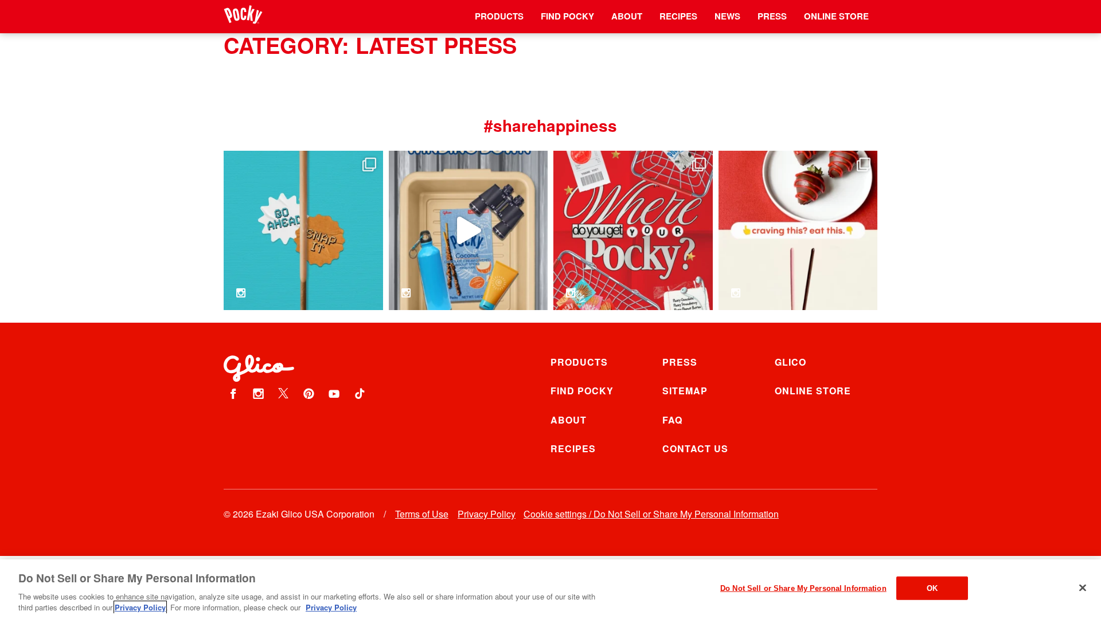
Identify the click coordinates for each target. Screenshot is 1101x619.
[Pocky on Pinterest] (309, 392)
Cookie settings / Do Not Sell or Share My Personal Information (651, 513)
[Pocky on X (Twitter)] (283, 392)
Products (499, 16)
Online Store (836, 16)
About (626, 16)
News (727, 16)
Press (772, 16)
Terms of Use (421, 513)
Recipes (678, 16)
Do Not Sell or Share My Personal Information (803, 588)
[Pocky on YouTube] (334, 392)
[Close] (1082, 588)
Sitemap (685, 390)
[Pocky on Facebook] (233, 392)
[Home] (243, 16)
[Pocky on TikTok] (359, 392)
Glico (790, 362)
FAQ (672, 419)
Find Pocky (567, 16)
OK (932, 588)
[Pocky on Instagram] (258, 392)
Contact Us (695, 448)
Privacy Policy (487, 513)
